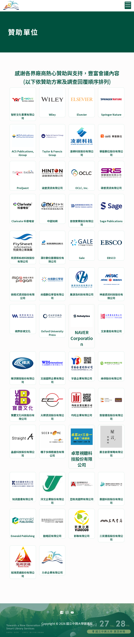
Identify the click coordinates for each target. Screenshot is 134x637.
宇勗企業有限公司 (81, 378)
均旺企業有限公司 (81, 415)
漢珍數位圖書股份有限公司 (52, 259)
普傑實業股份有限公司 (81, 223)
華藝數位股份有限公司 (111, 153)
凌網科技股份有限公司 (81, 153)
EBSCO (111, 258)
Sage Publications (111, 221)
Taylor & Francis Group (52, 153)
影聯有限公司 (82, 536)
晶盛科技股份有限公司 (22, 453)
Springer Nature (111, 114)
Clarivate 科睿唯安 (22, 221)
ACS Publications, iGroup (23, 153)
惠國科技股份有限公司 (111, 501)
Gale (82, 258)
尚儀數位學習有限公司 (52, 296)
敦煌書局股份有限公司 (111, 417)
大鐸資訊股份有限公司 (52, 417)
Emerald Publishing (23, 536)
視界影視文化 (23, 331)
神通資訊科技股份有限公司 (111, 296)
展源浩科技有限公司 (81, 294)
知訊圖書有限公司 (22, 499)
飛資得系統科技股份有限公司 (22, 259)
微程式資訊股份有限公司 (22, 296)
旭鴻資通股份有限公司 (22, 574)
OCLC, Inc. (81, 188)
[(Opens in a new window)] (61, 612)
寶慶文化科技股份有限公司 (22, 417)
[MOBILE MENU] (128, 5)
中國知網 (52, 221)
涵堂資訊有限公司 (52, 188)
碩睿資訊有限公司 (111, 188)
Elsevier (82, 114)
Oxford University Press (52, 333)
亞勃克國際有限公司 (81, 499)
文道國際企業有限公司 (52, 380)
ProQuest (23, 188)
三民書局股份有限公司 (111, 537)
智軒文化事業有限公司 (22, 116)
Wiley (52, 114)
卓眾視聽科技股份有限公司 (81, 459)
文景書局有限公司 (111, 331)
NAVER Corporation (82, 338)
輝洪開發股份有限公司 (22, 380)
